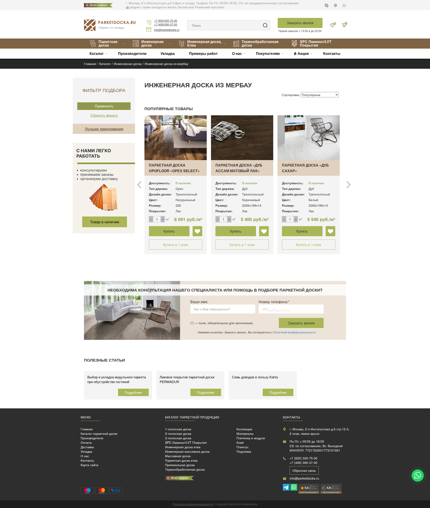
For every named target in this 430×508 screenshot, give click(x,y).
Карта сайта (89, 465)
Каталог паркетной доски (99, 433)
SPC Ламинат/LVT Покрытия (315, 43)
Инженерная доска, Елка (204, 43)
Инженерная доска (152, 43)
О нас (237, 53)
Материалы (245, 433)
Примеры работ (203, 53)
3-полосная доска (178, 438)
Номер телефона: (274, 301)
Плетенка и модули (250, 438)
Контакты (331, 53)
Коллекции (244, 429)
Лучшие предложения (104, 128)
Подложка (243, 451)
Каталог (97, 53)
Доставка (87, 447)
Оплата (86, 442)
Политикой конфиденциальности (294, 332)
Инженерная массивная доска (187, 451)
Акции (303, 53)
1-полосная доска (178, 429)
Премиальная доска (180, 465)
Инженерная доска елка (182, 447)
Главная (87, 429)
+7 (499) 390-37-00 (303, 462)
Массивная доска (178, 456)
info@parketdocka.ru (166, 30)
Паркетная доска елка (181, 460)
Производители (132, 53)
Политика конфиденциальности (192, 504)
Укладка (168, 53)
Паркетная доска (108, 43)
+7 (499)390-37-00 (165, 24)
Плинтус (242, 447)
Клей (240, 442)
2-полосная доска (178, 433)
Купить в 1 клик (175, 244)
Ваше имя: (199, 301)
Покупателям (268, 53)
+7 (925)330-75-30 (165, 20)
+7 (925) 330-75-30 (303, 458)
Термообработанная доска (260, 43)
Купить (169, 231)
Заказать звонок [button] (300, 22)
